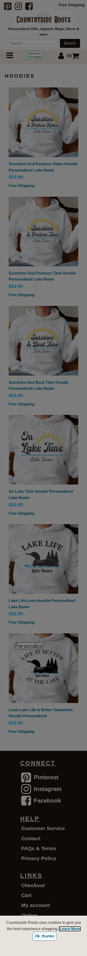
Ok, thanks (44, 936)
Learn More (69, 929)
